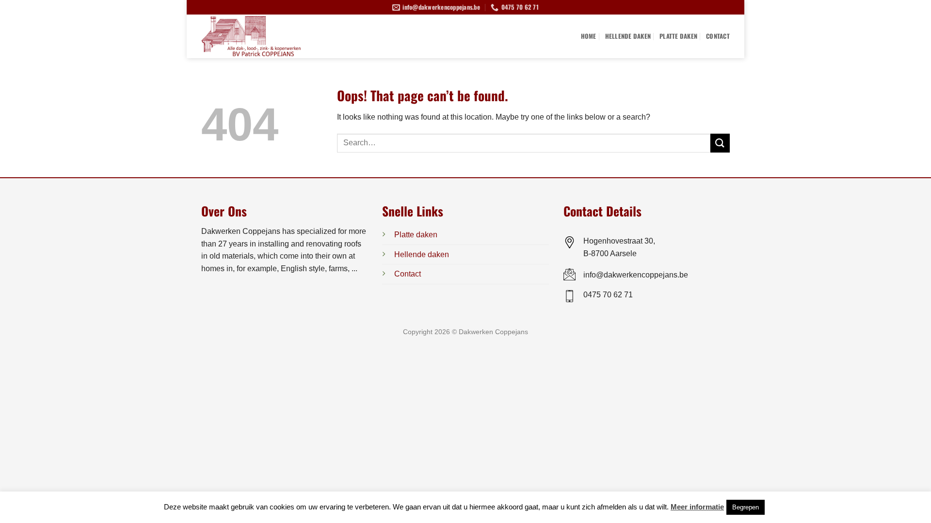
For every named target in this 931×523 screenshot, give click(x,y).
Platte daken (415, 235)
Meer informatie (697, 507)
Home (588, 36)
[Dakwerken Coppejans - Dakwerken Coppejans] (266, 36)
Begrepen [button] (745, 507)
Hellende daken (421, 254)
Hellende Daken (628, 36)
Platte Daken (678, 36)
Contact (718, 36)
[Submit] (720, 143)
